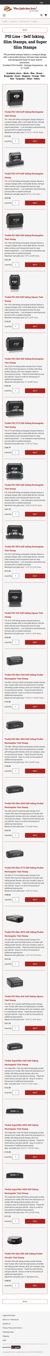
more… (41, 132)
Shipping (6, 1336)
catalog (13, 22)
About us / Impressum (11, 1320)
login (41, 2)
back (25, 30)
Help (4, 1340)
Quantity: (8, 141)
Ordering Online (8, 1332)
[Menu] (4, 15)
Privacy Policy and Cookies (12, 1328)
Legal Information (9, 1315)
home (5, 22)
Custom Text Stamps (28, 22)
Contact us (6, 1324)
